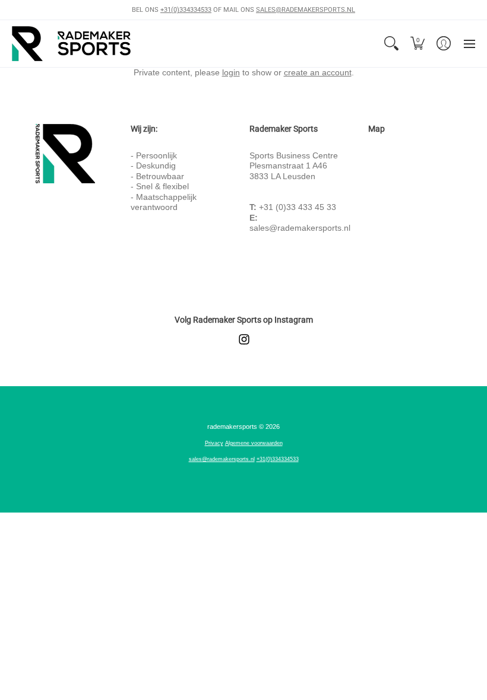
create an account (318, 72)
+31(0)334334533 (185, 10)
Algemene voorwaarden (254, 443)
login (231, 72)
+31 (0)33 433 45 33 (297, 207)
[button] (417, 43)
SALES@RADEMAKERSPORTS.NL (305, 10)
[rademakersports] (71, 43)
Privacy (214, 443)
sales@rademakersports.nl (299, 228)
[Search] (391, 43)
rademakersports (232, 426)
